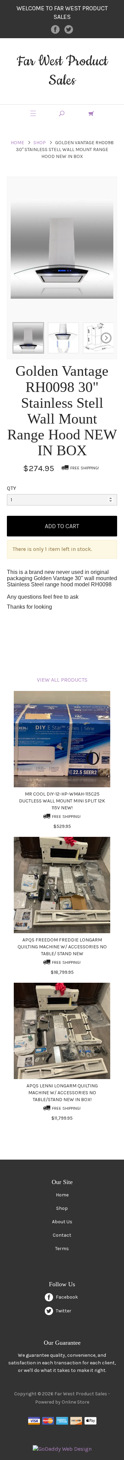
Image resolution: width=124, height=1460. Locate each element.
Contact (62, 1235)
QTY (11, 488)
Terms (62, 1248)
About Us (62, 1222)
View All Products (62, 679)
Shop (39, 143)
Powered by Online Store (62, 1402)
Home (17, 143)
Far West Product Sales (62, 71)
